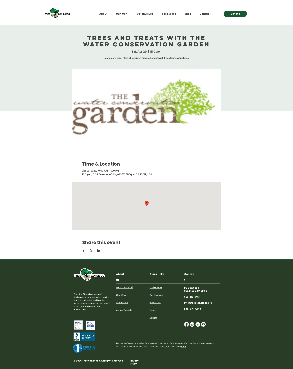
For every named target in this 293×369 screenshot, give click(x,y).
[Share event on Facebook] (83, 250)
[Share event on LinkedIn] (98, 250)
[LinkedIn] (197, 324)
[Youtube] (203, 324)
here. (183, 346)
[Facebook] (186, 324)
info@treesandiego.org (198, 302)
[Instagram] (192, 324)
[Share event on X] (91, 250)
